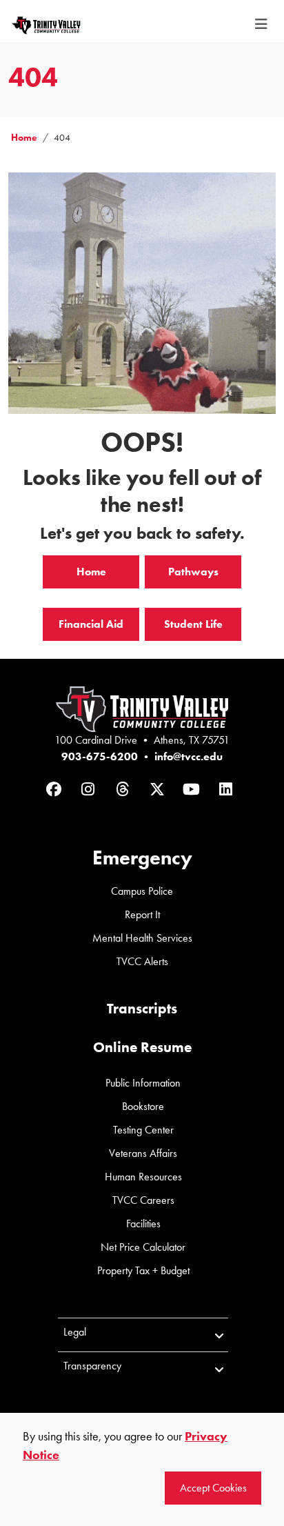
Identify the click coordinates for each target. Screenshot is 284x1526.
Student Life (193, 624)
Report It (142, 914)
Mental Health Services (142, 937)
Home (24, 137)
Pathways (193, 571)
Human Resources (143, 1176)
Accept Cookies (213, 1487)
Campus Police (142, 891)
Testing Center (143, 1129)
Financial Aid (91, 624)
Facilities (143, 1223)
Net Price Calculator (143, 1247)
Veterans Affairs (143, 1153)
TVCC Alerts (142, 961)
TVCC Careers (143, 1200)
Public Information (143, 1082)
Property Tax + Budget (143, 1270)
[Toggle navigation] (261, 24)
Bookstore (143, 1106)
